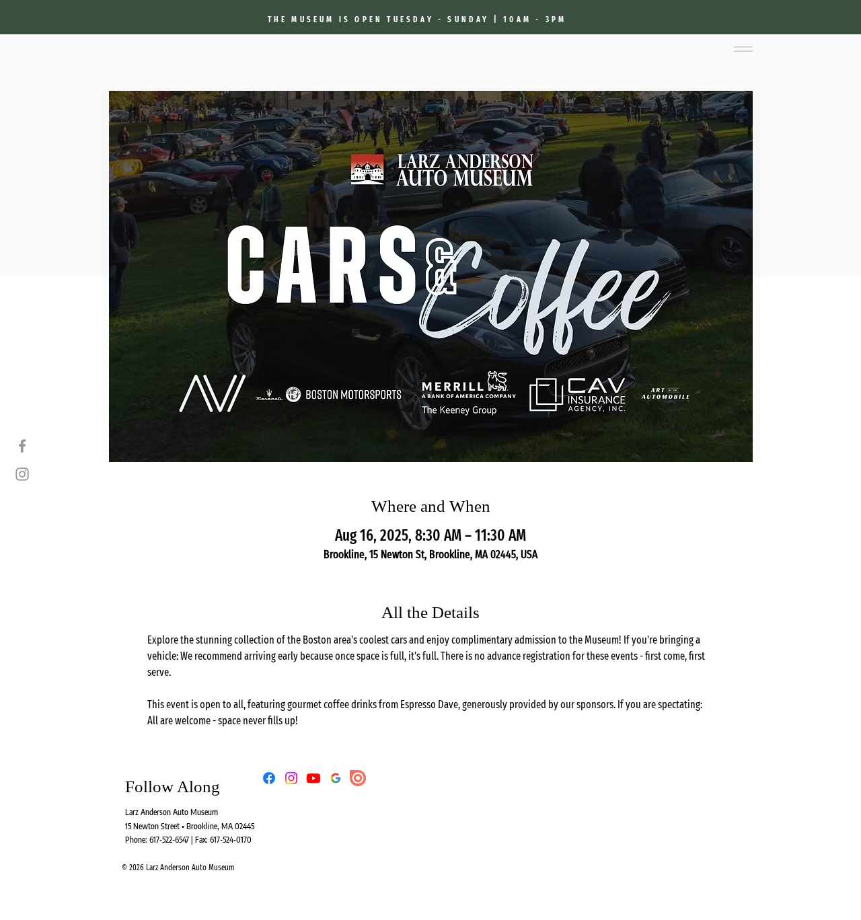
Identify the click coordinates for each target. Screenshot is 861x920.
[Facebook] (22, 446)
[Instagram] (22, 474)
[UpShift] (358, 778)
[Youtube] (313, 778)
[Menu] (743, 49)
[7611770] (336, 778)
